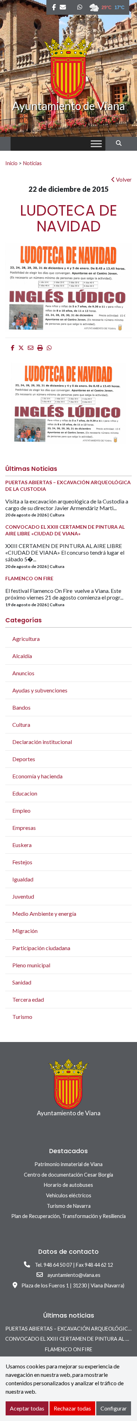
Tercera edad (28, 999)
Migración (25, 930)
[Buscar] (121, 143)
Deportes (23, 759)
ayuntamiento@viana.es (73, 1275)
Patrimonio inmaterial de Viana (68, 1164)
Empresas (24, 827)
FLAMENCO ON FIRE (68, 1349)
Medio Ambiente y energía (44, 913)
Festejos (22, 862)
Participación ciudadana (41, 948)
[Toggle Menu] (96, 144)
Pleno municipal (31, 965)
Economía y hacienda (37, 776)
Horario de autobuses (68, 1185)
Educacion (24, 793)
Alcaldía (22, 655)
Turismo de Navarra (69, 1206)
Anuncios (23, 673)
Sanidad (21, 982)
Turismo (22, 1016)
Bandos (21, 707)
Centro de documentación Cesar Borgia (68, 1175)
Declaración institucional (42, 741)
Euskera (22, 844)
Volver (123, 179)
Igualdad (22, 879)
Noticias (32, 163)
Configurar (113, 1408)
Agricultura (26, 638)
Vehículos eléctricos (68, 1195)
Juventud (23, 896)
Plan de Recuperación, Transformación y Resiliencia (68, 1216)
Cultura (21, 724)
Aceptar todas (27, 1408)
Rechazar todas (72, 1408)
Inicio (11, 163)
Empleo (21, 810)
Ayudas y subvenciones (39, 690)
